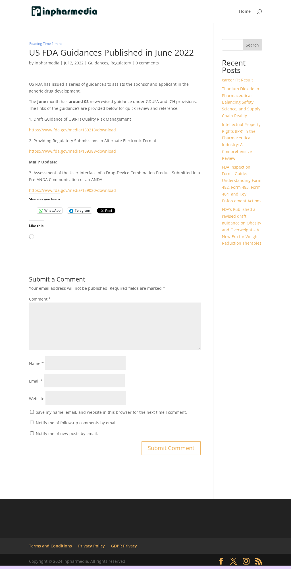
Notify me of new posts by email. (67, 433)
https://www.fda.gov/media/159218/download (72, 130)
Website (36, 398)
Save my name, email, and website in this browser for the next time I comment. (111, 412)
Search (252, 45)
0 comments (147, 63)
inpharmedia (47, 63)
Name (36, 363)
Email (36, 381)
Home (245, 11)
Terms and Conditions (50, 546)
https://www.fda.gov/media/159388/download (72, 151)
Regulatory (121, 63)
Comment (40, 299)
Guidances (98, 63)
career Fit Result (237, 80)
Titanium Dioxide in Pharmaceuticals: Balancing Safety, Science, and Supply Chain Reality (241, 102)
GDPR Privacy (124, 546)
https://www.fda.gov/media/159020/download (72, 190)
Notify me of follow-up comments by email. (77, 422)
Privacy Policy (91, 546)
